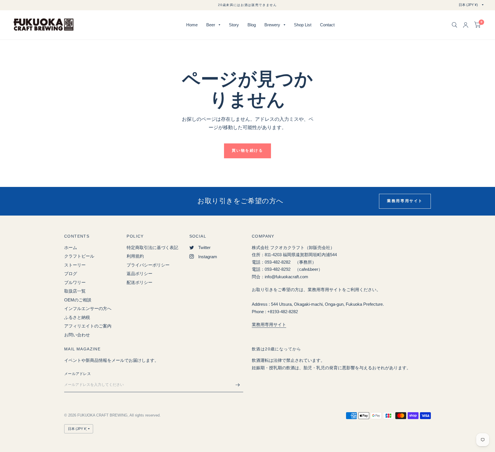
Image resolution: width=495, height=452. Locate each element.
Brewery (272, 24)
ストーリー (75, 264)
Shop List (302, 24)
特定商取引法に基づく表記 (152, 247)
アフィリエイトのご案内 (87, 325)
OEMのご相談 (77, 299)
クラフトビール (79, 256)
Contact (327, 24)
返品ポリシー (139, 273)
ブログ (70, 273)
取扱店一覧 (75, 291)
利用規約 (135, 256)
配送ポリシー (139, 282)
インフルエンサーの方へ (87, 308)
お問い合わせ (77, 334)
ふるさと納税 (77, 317)
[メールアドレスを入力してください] (237, 384)
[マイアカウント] (465, 25)
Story (234, 24)
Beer (210, 24)
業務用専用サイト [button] (405, 201)
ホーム (70, 247)
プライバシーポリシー (148, 264)
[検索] (454, 25)
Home (192, 24)
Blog (251, 24)
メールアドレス (77, 374)
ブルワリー (75, 282)
